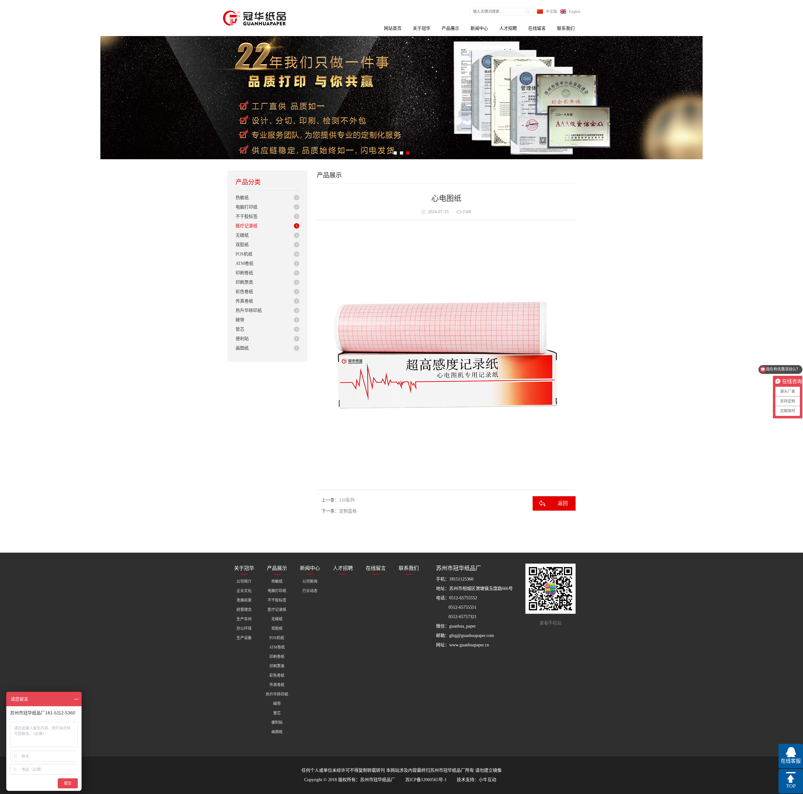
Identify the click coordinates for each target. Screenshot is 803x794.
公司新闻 (309, 581)
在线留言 (537, 28)
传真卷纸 (244, 301)
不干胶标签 (247, 216)
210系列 (346, 500)
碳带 (240, 320)
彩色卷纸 (244, 291)
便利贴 (242, 338)
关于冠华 (421, 28)
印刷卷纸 (244, 273)
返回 (563, 503)
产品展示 (450, 28)
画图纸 (242, 348)
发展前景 (244, 600)
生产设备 (244, 638)
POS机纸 (244, 254)
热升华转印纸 (249, 310)
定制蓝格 (348, 511)
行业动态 (309, 591)
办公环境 (244, 628)
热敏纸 (242, 197)
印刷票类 (244, 282)
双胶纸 (242, 244)
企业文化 (244, 591)
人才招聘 (508, 28)
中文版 (551, 11)
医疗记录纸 (247, 225)
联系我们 (566, 28)
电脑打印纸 (247, 207)
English (574, 11)
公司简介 (244, 581)
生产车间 (244, 619)
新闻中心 (479, 28)
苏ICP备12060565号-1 (426, 779)
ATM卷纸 (244, 263)
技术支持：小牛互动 (476, 779)
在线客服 (791, 761)
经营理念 (244, 609)
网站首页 (393, 28)
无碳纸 (242, 235)
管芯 (240, 329)
